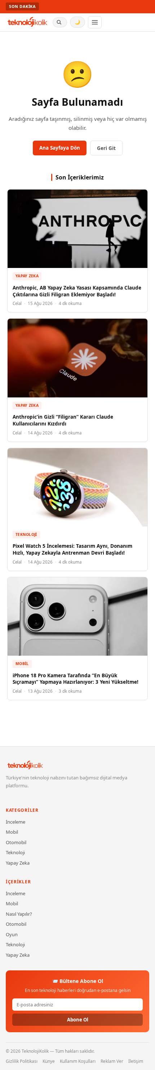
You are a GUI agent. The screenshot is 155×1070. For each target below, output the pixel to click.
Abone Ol (77, 1019)
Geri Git (106, 148)
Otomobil (16, 842)
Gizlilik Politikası (21, 1061)
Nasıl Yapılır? (19, 914)
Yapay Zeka (27, 275)
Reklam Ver (112, 1061)
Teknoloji (26, 534)
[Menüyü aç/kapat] (95, 22)
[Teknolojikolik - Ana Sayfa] (28, 22)
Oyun (12, 934)
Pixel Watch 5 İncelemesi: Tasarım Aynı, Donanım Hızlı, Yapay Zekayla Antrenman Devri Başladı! (72, 549)
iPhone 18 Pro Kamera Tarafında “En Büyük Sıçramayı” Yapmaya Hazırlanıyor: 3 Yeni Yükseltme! (75, 679)
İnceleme (15, 822)
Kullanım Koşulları (78, 1061)
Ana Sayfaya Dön (59, 148)
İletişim (135, 1061)
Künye (49, 1061)
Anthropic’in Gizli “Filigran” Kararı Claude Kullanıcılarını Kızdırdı (63, 420)
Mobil (22, 663)
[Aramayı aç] (60, 22)
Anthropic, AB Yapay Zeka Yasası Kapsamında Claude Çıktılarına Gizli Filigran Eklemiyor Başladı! (77, 291)
